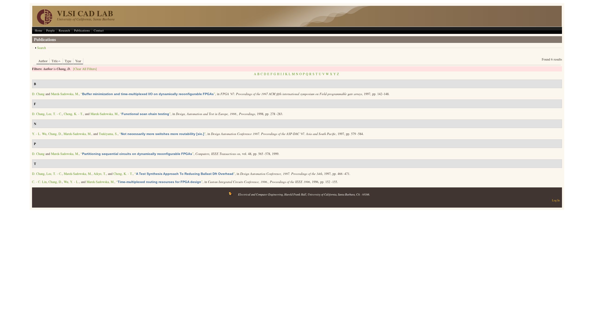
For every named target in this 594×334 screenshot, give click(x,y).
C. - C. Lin (39, 182)
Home (38, 30)
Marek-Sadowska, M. (65, 94)
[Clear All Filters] (85, 69)
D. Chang (38, 94)
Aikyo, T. (100, 173)
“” (148, 94)
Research (64, 30)
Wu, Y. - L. (71, 182)
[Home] (44, 23)
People (50, 30)
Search (41, 47)
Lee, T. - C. (54, 114)
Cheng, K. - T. (73, 114)
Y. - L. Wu (39, 134)
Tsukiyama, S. (108, 134)
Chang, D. (55, 134)
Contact (99, 30)
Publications (82, 30)
